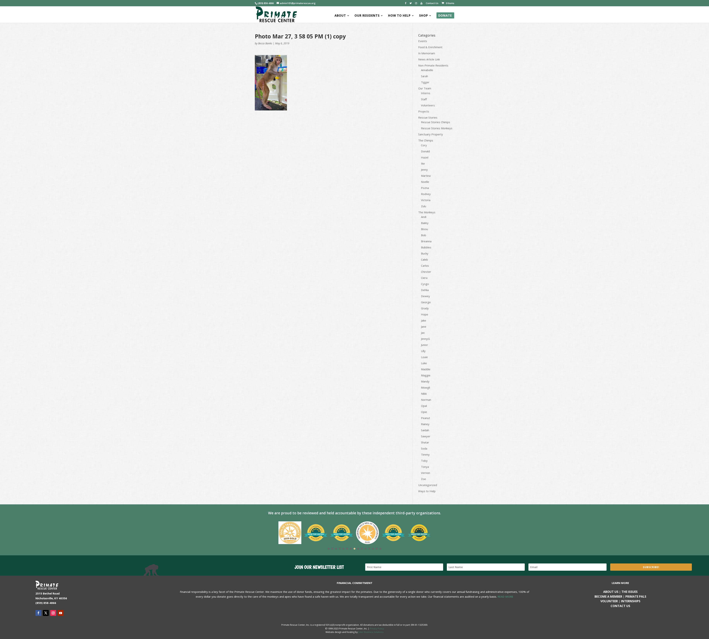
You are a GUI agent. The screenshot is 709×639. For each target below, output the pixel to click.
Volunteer (609, 601)
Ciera (424, 278)
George (426, 302)
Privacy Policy (377, 628)
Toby (424, 460)
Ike (423, 163)
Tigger (425, 82)
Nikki (424, 393)
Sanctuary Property (430, 134)
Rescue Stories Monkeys (436, 128)
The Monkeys (426, 212)
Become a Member (608, 596)
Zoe (423, 479)
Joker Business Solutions (370, 632)
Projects (423, 111)
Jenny (424, 169)
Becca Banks (265, 43)
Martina (426, 175)
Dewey (425, 296)
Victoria (425, 200)
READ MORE (505, 596)
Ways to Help (427, 491)
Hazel (424, 157)
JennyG (425, 339)
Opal (424, 406)
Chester (426, 272)
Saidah (425, 430)
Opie (424, 412)
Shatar (425, 442)
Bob (423, 235)
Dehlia (425, 290)
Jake (423, 320)
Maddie (425, 369)
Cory (424, 145)
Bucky (424, 253)
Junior (424, 345)
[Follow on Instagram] (53, 613)
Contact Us (432, 3)
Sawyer (425, 436)
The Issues (629, 592)
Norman (426, 399)
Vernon (425, 473)
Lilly (423, 351)
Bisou (424, 229)
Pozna (425, 188)
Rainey (425, 424)
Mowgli (425, 387)
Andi (423, 217)
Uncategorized (427, 485)
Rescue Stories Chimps (435, 122)
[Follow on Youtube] (61, 613)
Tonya (425, 467)
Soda (424, 448)
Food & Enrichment (430, 47)
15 (380, 549)
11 (366, 549)
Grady (425, 308)
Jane (423, 326)
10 (362, 549)
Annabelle (427, 70)
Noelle (425, 182)
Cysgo (425, 284)
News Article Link (429, 59)
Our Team (424, 88)
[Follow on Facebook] (38, 613)
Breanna (426, 241)
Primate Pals (635, 596)
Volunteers (428, 105)
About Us (610, 592)
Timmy (425, 454)
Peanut (425, 418)
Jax (423, 332)
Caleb (424, 259)
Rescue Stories (427, 117)
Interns (425, 93)
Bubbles (426, 247)
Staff (424, 99)
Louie (424, 357)
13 (373, 549)
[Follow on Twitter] (46, 613)
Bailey (425, 223)
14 (377, 549)
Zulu (423, 206)
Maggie (425, 375)
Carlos (425, 265)
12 (369, 549)
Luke (424, 363)
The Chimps (425, 140)
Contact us (620, 606)
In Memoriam (426, 53)
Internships (630, 601)
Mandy (425, 381)
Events (422, 41)
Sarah (424, 76)
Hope (424, 314)
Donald (425, 151)
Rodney (426, 194)
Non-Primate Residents (433, 65)
